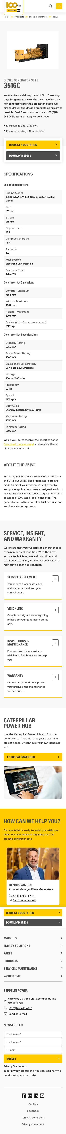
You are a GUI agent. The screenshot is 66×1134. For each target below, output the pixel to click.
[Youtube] (42, 1095)
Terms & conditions (33, 1117)
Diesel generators (38, 16)
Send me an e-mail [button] (24, 900)
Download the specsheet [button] (19, 444)
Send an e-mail (18, 1013)
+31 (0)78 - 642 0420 (20, 1008)
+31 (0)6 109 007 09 (23, 896)
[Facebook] (24, 1095)
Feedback (33, 1110)
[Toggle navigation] (59, 6)
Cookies (33, 1104)
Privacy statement (33, 1124)
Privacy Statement (15, 1066)
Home (7, 16)
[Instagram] (30, 1095)
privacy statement (22, 1070)
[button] (50, 6)
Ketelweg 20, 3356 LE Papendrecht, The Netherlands (32, 1000)
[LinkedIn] (36, 1095)
